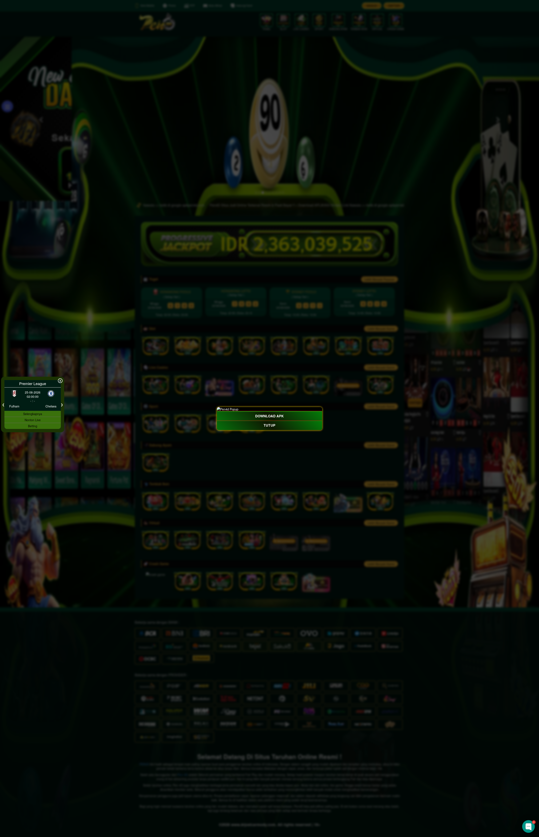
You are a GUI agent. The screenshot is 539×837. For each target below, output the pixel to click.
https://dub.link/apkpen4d (489, 785)
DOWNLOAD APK (269, 415)
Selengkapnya (32, 414)
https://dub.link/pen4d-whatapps (499, 791)
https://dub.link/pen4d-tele (513, 797)
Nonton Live (33, 420)
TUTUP (269, 425)
